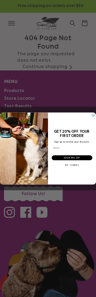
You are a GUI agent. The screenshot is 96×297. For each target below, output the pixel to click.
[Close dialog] (93, 115)
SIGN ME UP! (72, 157)
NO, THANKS (72, 165)
